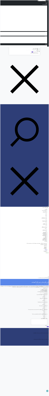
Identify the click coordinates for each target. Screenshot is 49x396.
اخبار (46, 106)
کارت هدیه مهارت (42, 26)
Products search (47, 277)
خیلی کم (44, 313)
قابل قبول (43, 300)
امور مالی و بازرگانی (40, 27)
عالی (44, 295)
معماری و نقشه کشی (40, 29)
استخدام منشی (44, 45)
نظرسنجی (46, 44)
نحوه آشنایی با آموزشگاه (44, 289)
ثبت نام (46, 43)
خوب (44, 303)
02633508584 (45, 104)
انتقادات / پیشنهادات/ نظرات (44, 318)
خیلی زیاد (44, 310)
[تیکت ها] (47, 391)
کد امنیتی (46, 325)
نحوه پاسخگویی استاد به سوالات (43, 298)
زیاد (44, 315)
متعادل (44, 316)
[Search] (48, 278)
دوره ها (46, 31)
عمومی (46, 236)
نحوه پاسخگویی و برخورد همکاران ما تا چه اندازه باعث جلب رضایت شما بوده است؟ (37, 309)
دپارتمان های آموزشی (44, 4)
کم (44, 297)
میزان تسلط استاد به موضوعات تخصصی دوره (42, 294)
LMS (45, 35)
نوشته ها (46, 3)
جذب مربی (44, 46)
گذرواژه (37, 50)
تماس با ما (45, 241)
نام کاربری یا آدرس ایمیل (35, 49)
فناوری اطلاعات (41, 28)
